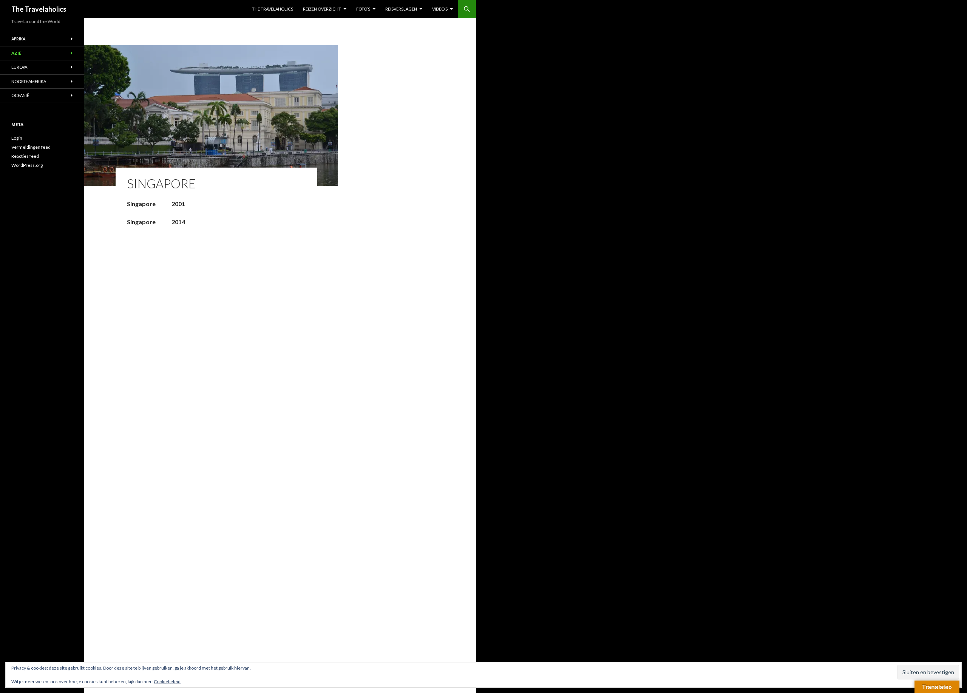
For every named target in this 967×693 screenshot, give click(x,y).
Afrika (18, 38)
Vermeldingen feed (31, 147)
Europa (19, 67)
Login (16, 138)
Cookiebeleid (167, 681)
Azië (16, 53)
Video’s (440, 8)
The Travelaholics (38, 9)
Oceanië (20, 95)
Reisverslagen (401, 8)
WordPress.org (27, 165)
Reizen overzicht (322, 8)
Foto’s (363, 8)
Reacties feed (25, 156)
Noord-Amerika (28, 81)
